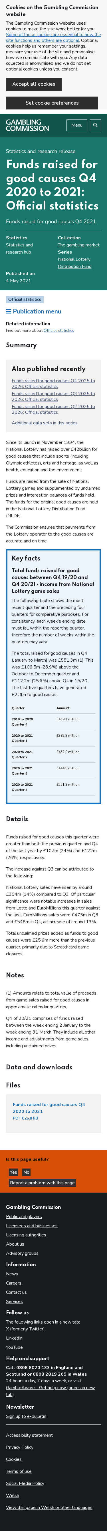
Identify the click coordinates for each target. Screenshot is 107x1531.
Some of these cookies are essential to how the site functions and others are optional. (53, 38)
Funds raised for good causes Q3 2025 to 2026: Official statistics (53, 397)
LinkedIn (14, 1338)
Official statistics (59, 330)
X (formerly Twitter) (25, 1329)
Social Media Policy (25, 1483)
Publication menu (36, 311)
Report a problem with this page (42, 1183)
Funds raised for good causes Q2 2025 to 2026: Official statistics (53, 409)
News (12, 1274)
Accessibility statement (29, 1435)
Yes (14, 1172)
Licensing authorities (26, 1235)
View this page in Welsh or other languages (49, 1507)
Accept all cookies (33, 84)
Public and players (24, 1217)
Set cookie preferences (52, 102)
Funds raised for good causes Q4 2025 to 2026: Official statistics (53, 384)
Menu (76, 125)
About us (15, 1244)
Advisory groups (22, 1253)
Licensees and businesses (32, 1226)
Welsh (12, 1495)
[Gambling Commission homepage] (27, 129)
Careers (13, 1283)
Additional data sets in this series (45, 423)
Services (14, 1301)
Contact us (16, 1292)
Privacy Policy (19, 1447)
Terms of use (19, 1471)
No (27, 1172)
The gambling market (79, 245)
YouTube (14, 1347)
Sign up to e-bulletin (26, 1416)
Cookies (14, 1459)
